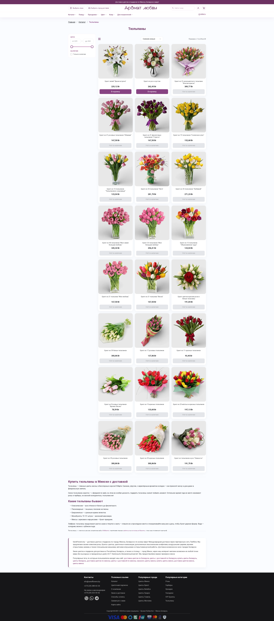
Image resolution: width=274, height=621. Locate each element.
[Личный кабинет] (198, 8)
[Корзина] (204, 8)
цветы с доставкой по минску (123, 561)
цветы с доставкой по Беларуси (163, 558)
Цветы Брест (143, 585)
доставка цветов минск (184, 561)
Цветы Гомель (144, 597)
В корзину (115, 91)
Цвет (103, 15)
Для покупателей (124, 15)
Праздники (92, 15)
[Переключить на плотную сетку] (99, 39)
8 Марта (106, 531)
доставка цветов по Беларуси (136, 558)
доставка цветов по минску (98, 561)
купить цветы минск (165, 561)
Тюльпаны (169, 601)
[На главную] (141, 8)
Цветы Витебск (144, 589)
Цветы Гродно (144, 593)
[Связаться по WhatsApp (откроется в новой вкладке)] (91, 598)
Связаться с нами (118, 601)
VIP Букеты (170, 597)
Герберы (169, 585)
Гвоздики (169, 593)
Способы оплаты (118, 597)
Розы (167, 581)
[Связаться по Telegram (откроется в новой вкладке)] (96, 598)
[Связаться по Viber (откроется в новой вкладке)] (86, 598)
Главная (71, 22)
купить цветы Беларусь (187, 558)
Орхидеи (168, 589)
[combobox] (183, 8)
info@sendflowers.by (92, 582)
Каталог (71, 15)
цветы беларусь (79, 561)
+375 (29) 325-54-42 (92, 593)
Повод (81, 15)
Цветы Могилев (144, 601)
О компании (116, 589)
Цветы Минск (144, 581)
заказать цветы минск (146, 561)
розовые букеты (138, 531)
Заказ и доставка (118, 593)
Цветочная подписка (119, 585)
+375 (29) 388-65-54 (92, 586)
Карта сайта (115, 605)
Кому (111, 15)
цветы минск (78, 563)
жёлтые (126, 531)
